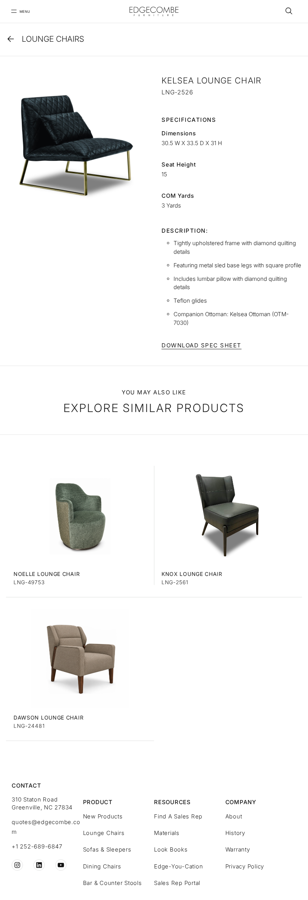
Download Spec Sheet (202, 345)
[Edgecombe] (154, 11)
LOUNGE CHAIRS (53, 39)
